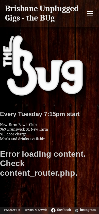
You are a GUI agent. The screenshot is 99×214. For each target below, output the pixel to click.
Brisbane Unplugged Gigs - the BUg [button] (42, 13)
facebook (64, 210)
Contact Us (12, 210)
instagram (88, 210)
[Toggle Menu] (90, 13)
